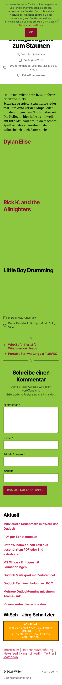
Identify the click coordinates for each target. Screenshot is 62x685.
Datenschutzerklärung (37, 650)
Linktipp (36, 65)
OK (31, 32)
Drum (13, 65)
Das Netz (16, 317)
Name (8, 438)
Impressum (11, 650)
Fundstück (24, 65)
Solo (53, 65)
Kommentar (11, 404)
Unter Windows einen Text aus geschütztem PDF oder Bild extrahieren (25, 549)
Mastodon (10, 657)
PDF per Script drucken (20, 537)
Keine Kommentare (33, 75)
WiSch (18, 671)
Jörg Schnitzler (36, 54)
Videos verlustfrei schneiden (24, 604)
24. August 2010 (33, 60)
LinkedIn (35, 653)
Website (8, 471)
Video (33, 69)
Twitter (49, 653)
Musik (46, 65)
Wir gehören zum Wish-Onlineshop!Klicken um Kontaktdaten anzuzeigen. (31, 631)
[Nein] (57, 20)
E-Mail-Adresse (14, 454)
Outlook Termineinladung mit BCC (28, 583)
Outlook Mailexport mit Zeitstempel (29, 575)
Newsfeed (10, 653)
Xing (23, 653)
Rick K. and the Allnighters (21, 206)
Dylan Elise (16, 141)
